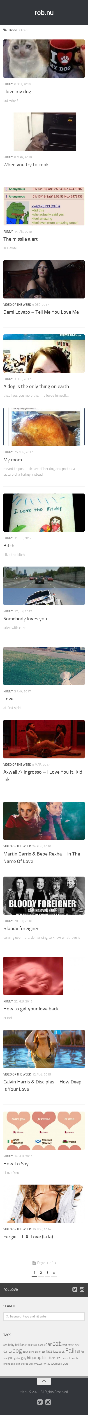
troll (23, 1363)
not (68, 1358)
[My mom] (44, 427)
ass (5, 1345)
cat (56, 1344)
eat (43, 1351)
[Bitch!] (44, 513)
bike (30, 1345)
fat (82, 1351)
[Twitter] (74, 1289)
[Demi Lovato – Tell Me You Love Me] (44, 279)
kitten (51, 1358)
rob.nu (44, 12)
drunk (38, 1351)
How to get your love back (31, 1009)
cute (77, 1345)
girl (11, 1357)
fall (77, 1351)
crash (71, 1345)
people (74, 1358)
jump (36, 1357)
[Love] (44, 666)
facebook (59, 1351)
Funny (8, 84)
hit (29, 1358)
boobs (41, 1345)
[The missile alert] (44, 206)
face (49, 1351)
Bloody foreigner (21, 928)
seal (13, 1363)
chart (64, 1345)
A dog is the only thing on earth (36, 386)
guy (23, 1358)
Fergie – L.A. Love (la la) (28, 1237)
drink (31, 1351)
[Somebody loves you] (44, 586)
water (38, 1363)
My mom (12, 460)
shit (18, 1363)
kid (44, 1358)
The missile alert (20, 239)
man (63, 1358)
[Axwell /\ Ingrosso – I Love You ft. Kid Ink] (44, 739)
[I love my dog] (44, 58)
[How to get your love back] (44, 976)
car (48, 1344)
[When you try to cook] (44, 131)
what (47, 1363)
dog (17, 1350)
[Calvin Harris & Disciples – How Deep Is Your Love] (44, 1049)
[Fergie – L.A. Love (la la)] (44, 1204)
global (17, 1358)
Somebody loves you (25, 619)
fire (5, 1358)
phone (6, 1363)
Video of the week (17, 305)
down (25, 1351)
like (58, 1358)
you (65, 1363)
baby (11, 1345)
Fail (69, 1350)
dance (7, 1352)
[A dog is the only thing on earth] (44, 353)
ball (17, 1345)
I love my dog (17, 92)
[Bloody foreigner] (44, 896)
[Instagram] (82, 1289)
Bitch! (9, 546)
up (26, 1363)
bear (23, 1344)
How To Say (16, 1164)
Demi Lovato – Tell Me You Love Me (41, 312)
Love (8, 699)
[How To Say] (44, 1131)
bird (35, 1345)
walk (31, 1363)
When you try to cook (26, 165)
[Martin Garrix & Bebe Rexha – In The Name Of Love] (44, 821)
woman (56, 1363)
